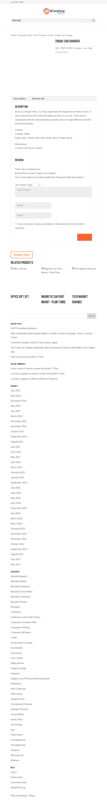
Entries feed (17, 777)
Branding (15, 607)
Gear (50, 35)
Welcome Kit (17, 755)
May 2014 (15, 564)
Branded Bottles (19, 581)
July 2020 (15, 488)
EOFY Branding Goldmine (24, 328)
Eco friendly (16, 648)
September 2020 (19, 482)
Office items (16, 694)
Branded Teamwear (20, 597)
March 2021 (16, 467)
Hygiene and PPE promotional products (30, 678)
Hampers (15, 673)
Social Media (17, 714)
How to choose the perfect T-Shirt (27, 357)
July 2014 (15, 559)
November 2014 (19, 539)
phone (65, 52)
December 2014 (19, 534)
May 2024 (15, 406)
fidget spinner (17, 663)
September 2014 (19, 549)
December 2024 (19, 401)
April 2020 (16, 503)
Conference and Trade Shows (25, 617)
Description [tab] (20, 98)
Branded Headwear (20, 586)
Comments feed (18, 782)
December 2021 (19, 421)
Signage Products (19, 709)
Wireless (15, 760)
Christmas (16, 612)
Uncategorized (18, 745)
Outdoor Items (18, 699)
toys (13, 730)
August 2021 (17, 442)
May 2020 (15, 498)
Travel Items (17, 735)
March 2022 (16, 416)
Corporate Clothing (20, 627)
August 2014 (17, 554)
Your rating (21, 185)
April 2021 (16, 462)
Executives (16, 653)
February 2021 (18, 472)
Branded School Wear (22, 591)
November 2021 (19, 426)
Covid (14, 637)
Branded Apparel (19, 576)
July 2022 (15, 411)
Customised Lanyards (21, 643)
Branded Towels (19, 602)
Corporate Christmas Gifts (23, 622)
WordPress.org (18, 787)
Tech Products (40, 35)
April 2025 (16, 396)
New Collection (18, 689)
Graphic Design (18, 668)
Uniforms (15, 750)
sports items (17, 719)
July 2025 (15, 390)
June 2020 (16, 493)
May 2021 (15, 457)
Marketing (15, 683)
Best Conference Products (45, 379)
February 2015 (18, 528)
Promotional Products (21, 704)
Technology (16, 724)
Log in (14, 772)
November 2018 (19, 508)
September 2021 (19, 436)
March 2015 (16, 523)
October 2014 (17, 544)
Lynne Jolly (16, 368)
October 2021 (17, 431)
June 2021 (16, 452)
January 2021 (17, 477)
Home (13, 35)
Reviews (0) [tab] (38, 98)
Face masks (17, 658)
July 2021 (15, 447)
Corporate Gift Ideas (21, 632)
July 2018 (15, 513)
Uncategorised (18, 740)
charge (58, 52)
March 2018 (16, 518)
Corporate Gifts (25, 35)
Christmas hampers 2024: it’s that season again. (34, 342)
